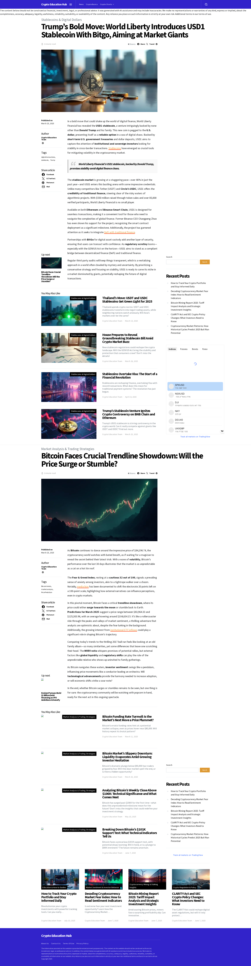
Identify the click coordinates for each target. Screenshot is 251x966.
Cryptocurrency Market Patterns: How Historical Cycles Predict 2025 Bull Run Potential (190, 329)
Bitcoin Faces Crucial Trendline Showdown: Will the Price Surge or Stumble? (51, 277)
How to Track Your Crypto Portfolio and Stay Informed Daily (188, 285)
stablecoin (45, 160)
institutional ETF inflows (123, 630)
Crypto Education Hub (54, 4)
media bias (83, 586)
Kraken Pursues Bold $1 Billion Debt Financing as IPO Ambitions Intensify (51, 696)
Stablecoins (115, 148)
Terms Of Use (68, 943)
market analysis (47, 589)
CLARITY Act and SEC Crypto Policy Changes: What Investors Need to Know (188, 318)
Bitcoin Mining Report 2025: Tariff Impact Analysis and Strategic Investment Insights (187, 306)
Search (169, 257)
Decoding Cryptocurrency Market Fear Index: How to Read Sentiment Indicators (189, 295)
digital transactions (48, 157)
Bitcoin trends (46, 586)
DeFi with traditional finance (119, 232)
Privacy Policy (83, 943)
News (81, 4)
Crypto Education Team (49, 138)
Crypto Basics (92, 4)
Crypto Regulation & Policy (184, 887)
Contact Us (56, 943)
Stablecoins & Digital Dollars (61, 19)
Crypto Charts (106, 4)
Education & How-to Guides (54, 887)
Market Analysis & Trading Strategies (67, 449)
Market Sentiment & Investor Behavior (102, 887)
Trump (52, 160)
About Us (45, 943)
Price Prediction (46, 592)
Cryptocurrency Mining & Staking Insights (144, 886)
